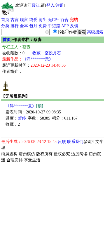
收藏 (36, 53)
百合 (64, 20)
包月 (33, 26)
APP (65, 26)
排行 (14, 26)
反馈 (74, 26)
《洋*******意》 (37, 59)
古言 (14, 20)
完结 (74, 20)
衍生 (42, 20)
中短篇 (54, 26)
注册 (60, 5)
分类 (5, 26)
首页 (5, 20)
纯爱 (33, 20)
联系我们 (75, 141)
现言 (24, 20)
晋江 (36, 5)
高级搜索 (95, 32)
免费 (42, 26)
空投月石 (53, 53)
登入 (50, 5)
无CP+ (53, 20)
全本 (24, 26)
